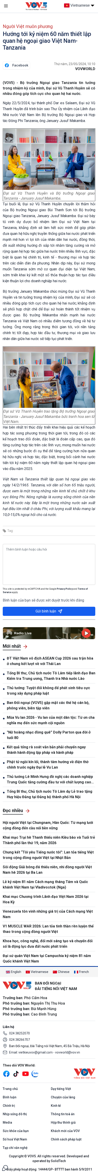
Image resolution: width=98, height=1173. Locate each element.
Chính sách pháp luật (66, 1139)
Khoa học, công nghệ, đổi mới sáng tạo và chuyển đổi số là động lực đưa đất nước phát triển (48, 944)
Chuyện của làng (63, 1097)
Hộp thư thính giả (63, 1122)
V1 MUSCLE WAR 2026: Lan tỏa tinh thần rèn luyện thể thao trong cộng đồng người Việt (48, 929)
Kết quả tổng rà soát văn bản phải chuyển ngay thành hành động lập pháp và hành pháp (46, 750)
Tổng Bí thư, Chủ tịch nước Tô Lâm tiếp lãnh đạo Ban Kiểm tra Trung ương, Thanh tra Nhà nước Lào (51, 676)
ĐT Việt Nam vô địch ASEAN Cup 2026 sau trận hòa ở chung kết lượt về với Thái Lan (50, 661)
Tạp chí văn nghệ (15, 1148)
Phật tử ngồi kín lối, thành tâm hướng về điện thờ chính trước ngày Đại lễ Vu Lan (47, 764)
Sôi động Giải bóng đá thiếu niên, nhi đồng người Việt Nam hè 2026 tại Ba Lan (47, 870)
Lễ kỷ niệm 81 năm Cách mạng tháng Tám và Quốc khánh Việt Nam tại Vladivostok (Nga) (45, 884)
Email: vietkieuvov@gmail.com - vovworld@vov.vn (44, 1052)
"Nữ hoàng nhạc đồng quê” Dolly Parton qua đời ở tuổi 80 (48, 735)
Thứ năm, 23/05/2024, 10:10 (74, 64)
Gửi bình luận (46, 611)
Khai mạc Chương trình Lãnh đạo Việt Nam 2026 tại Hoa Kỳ (45, 899)
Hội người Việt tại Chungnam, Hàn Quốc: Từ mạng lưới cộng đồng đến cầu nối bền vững (48, 825)
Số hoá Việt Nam (15, 1139)
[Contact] (5, 1167)
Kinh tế (56, 1105)
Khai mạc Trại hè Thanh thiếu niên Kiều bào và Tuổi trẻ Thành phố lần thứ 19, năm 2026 (49, 840)
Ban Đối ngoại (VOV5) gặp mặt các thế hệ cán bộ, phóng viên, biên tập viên (48, 705)
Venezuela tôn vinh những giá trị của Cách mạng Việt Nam (48, 914)
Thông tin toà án (63, 1114)
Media (7, 1122)
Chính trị (9, 1105)
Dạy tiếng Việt (61, 1089)
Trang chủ (10, 1089)
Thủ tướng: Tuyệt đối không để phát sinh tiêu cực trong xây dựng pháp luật (48, 691)
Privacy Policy (65, 589)
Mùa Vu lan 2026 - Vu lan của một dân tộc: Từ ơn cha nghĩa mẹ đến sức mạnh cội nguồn (51, 720)
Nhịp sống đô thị (15, 1114)
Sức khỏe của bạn (16, 1131)
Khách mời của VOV (65, 1131)
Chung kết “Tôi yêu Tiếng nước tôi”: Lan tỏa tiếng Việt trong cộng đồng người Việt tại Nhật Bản (48, 855)
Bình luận (9, 1097)
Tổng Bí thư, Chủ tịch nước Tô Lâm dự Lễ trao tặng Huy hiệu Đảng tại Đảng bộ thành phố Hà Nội (49, 794)
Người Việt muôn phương (28, 26)
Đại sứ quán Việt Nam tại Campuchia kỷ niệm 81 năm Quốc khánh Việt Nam (47, 958)
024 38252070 (19, 1033)
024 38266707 (19, 1039)
